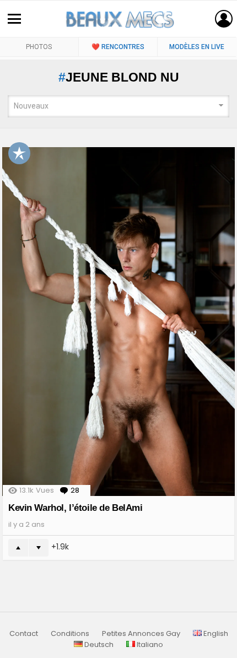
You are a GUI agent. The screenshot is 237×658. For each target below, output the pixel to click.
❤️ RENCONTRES (117, 47)
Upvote (18, 548)
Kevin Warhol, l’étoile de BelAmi (75, 508)
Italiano (149, 644)
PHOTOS (39, 47)
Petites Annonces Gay (141, 633)
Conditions (70, 633)
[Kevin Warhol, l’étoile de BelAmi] (118, 321)
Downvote (39, 548)
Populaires (19, 153)
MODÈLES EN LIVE (196, 47)
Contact (23, 633)
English (215, 633)
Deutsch (98, 644)
